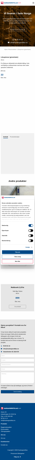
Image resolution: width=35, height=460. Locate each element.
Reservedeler (12, 49)
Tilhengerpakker (5, 431)
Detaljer (28, 247)
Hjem (5, 49)
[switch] (30, 230)
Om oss (3, 438)
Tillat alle (17, 252)
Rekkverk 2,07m (17, 287)
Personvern (14, 453)
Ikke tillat (17, 261)
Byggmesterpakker (6, 427)
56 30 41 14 (18, 39)
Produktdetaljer (14, 137)
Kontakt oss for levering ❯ (17, 29)
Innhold (5, 137)
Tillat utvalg (17, 256)
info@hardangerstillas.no (19, 42)
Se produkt (17, 306)
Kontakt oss (4, 445)
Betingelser (21, 453)
